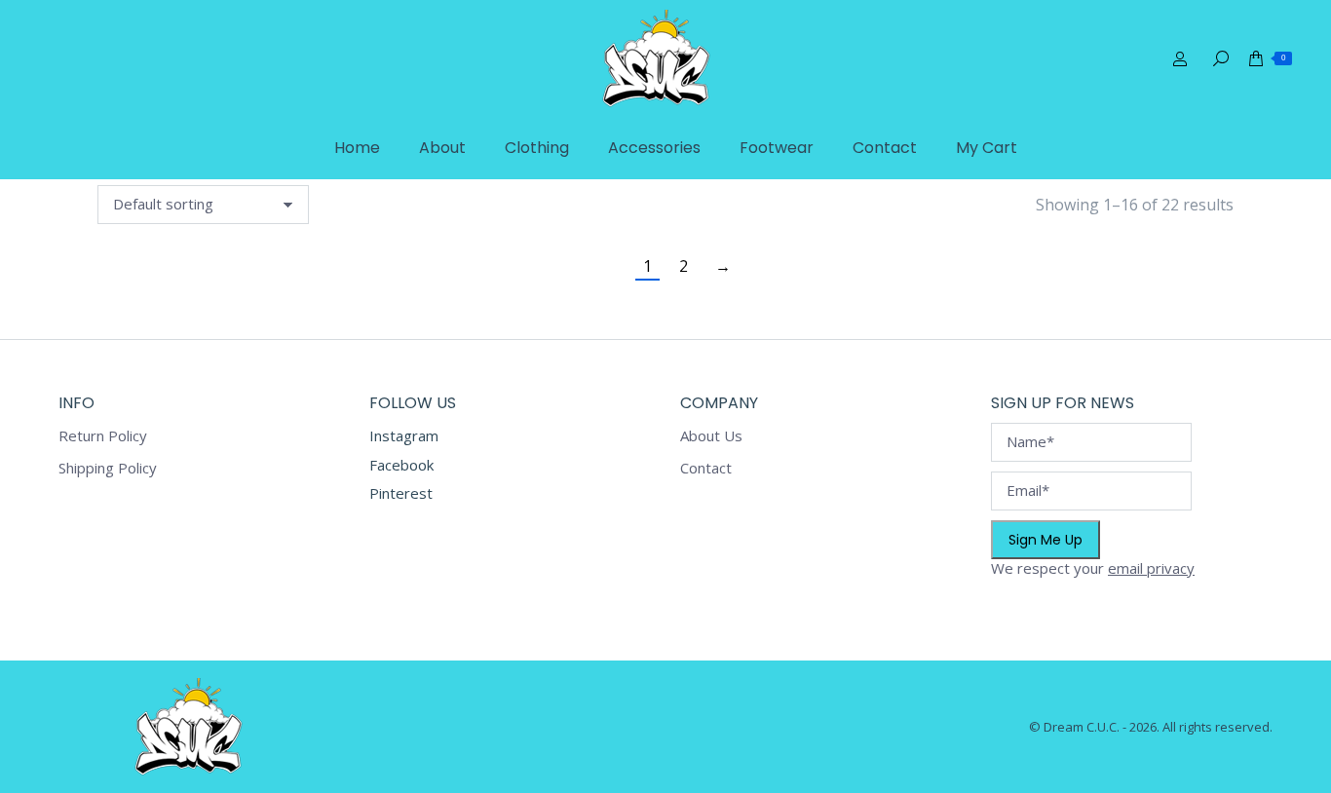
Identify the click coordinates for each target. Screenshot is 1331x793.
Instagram (403, 435)
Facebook (401, 464)
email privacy (1151, 568)
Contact (706, 468)
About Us (711, 436)
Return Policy (102, 436)
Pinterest (401, 493)
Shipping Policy (107, 468)
